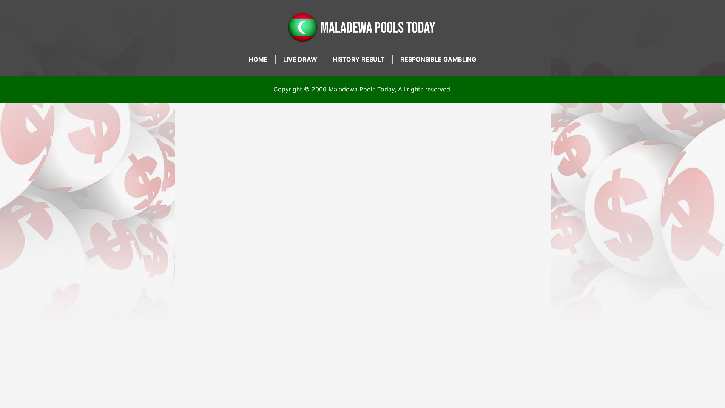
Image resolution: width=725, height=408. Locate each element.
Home (258, 59)
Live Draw (300, 59)
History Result (359, 59)
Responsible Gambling (438, 59)
